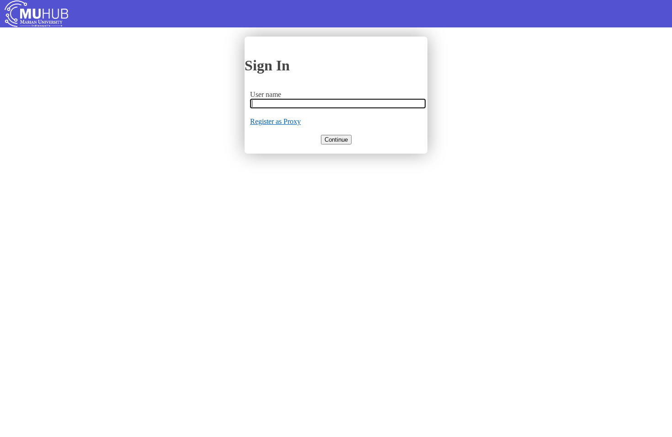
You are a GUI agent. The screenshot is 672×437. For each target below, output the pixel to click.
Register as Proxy (275, 121)
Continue (336, 139)
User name (265, 94)
